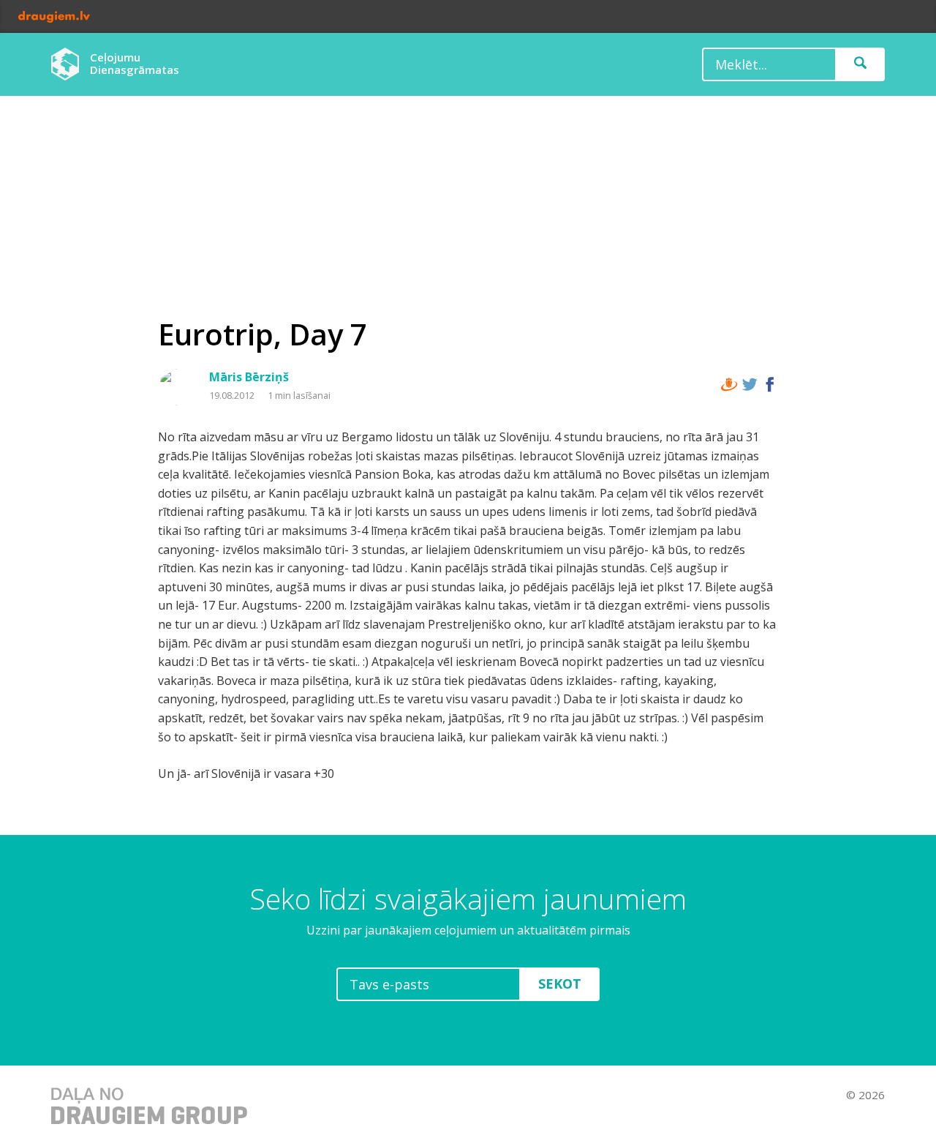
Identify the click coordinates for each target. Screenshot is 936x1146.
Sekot (559, 983)
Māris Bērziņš (249, 377)
